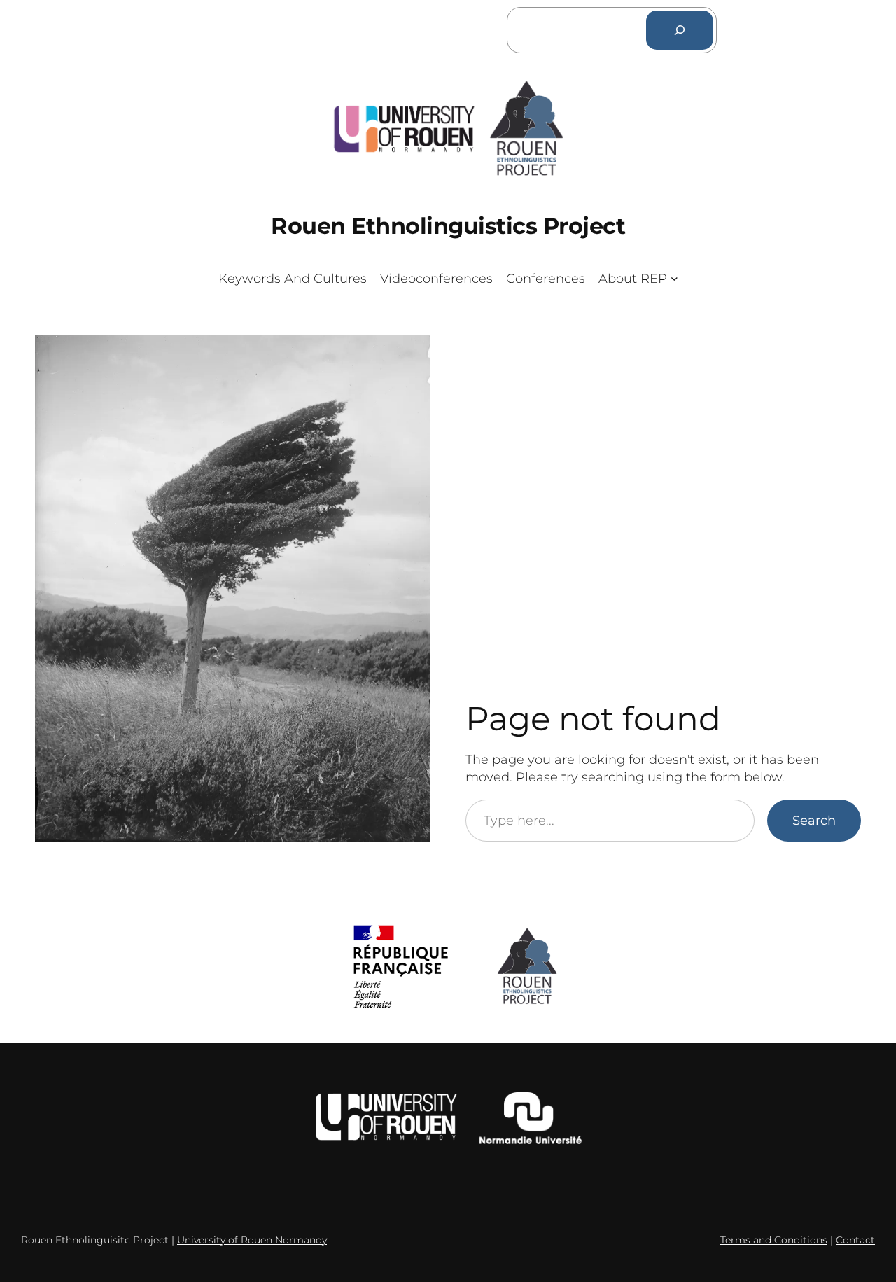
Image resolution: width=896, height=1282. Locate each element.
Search (814, 820)
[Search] (679, 30)
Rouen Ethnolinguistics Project (448, 225)
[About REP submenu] (674, 278)
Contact (855, 1240)
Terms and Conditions (773, 1240)
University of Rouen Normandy (252, 1240)
